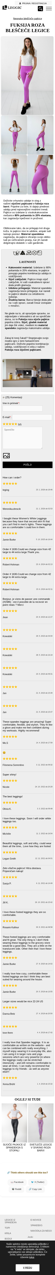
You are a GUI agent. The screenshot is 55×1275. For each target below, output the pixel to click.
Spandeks (36, 1225)
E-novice (36, 1220)
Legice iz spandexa (11, 1221)
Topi (7, 1228)
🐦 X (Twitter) (37, 1182)
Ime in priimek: (11, 403)
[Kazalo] (48, 8)
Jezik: (30, 1237)
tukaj (31, 1257)
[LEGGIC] (12, 7)
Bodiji (8, 1238)
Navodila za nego (41, 1231)
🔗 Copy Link (35, 1189)
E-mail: (7, 417)
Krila (8, 1233)
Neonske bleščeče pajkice (27, 18)
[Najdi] (40, 8)
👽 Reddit (16, 1189)
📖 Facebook (17, 1182)
